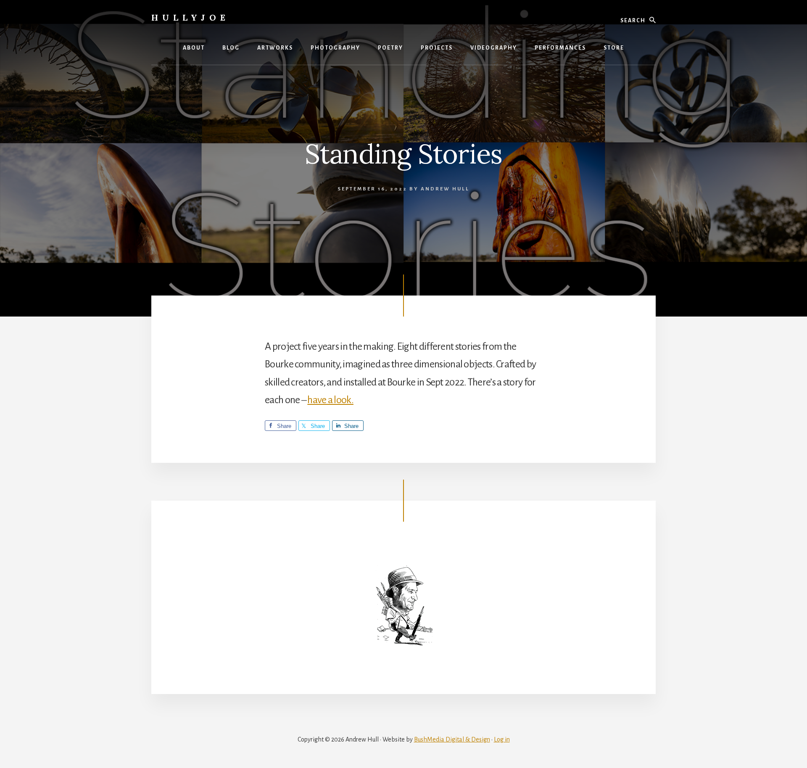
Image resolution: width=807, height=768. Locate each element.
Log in (502, 739)
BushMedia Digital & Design (452, 739)
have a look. (330, 399)
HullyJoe (190, 17)
